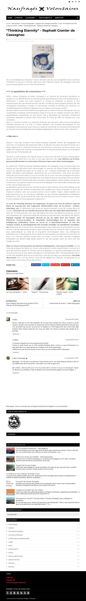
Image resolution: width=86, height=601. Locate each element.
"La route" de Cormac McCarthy (27, 482)
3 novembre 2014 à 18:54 (72, 319)
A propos (19, 18)
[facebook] (69, 1)
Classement (30, 18)
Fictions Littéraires (15, 535)
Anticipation (16, 23)
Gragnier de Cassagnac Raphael (46, 23)
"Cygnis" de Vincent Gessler (26, 465)
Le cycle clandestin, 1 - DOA (16, 292)
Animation (59, 18)
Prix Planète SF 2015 (70, 23)
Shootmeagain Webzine (16, 582)
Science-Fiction (11, 26)
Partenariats (13, 549)
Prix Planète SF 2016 (15, 556)
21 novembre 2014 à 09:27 (72, 358)
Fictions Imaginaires (27, 23)
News (10, 545)
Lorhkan (15, 340)
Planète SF (10, 580)
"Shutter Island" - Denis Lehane (64, 293)
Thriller (20, 26)
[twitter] (79, 1)
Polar (10, 552)
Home (10, 18)
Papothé (9, 577)
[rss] (75, 1)
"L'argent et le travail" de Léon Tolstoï (29, 490)
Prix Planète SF (45, 18)
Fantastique (12, 524)
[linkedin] (72, 1)
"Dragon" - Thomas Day (39, 292)
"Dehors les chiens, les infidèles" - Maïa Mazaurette (34, 457)
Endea (14, 319)
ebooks (11, 566)
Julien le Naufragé (18, 358)
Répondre (16, 334)
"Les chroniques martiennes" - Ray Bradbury (32, 448)
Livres (60, 23)
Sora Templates (18, 598)
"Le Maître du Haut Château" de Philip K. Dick (23, 474)
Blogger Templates (29, 598)
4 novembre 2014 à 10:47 (72, 339)
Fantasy (11, 528)
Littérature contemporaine (18, 538)
